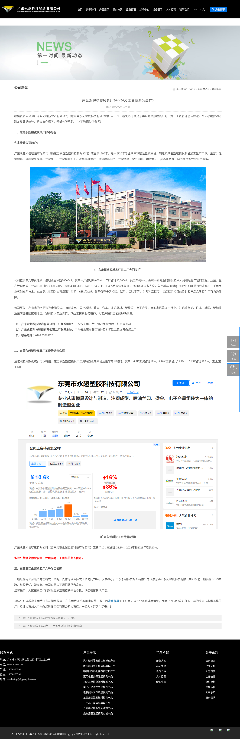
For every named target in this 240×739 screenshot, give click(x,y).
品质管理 (131, 9)
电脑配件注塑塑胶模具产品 (98, 692)
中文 (202, 9)
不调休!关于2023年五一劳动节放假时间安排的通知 (55, 626)
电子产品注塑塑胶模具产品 (98, 687)
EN (195, 9)
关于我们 (91, 9)
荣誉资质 (210, 671)
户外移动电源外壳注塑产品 (98, 708)
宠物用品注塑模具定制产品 (98, 713)
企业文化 (210, 666)
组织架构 (210, 682)
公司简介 (210, 660)
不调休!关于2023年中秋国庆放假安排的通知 (51, 618)
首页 (79, 9)
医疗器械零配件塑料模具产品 (99, 666)
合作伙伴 (210, 676)
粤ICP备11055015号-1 (23, 734)
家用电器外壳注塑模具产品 (98, 676)
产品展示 (104, 9)
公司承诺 (210, 692)
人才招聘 (171, 9)
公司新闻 (217, 89)
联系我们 (184, 9)
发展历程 (210, 687)
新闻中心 (144, 9)
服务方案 (117, 9)
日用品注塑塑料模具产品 (96, 703)
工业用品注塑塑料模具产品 (98, 697)
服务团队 (210, 697)
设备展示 (158, 9)
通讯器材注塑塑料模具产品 (98, 682)
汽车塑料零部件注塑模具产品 (99, 660)
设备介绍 (161, 671)
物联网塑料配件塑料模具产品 (99, 671)
